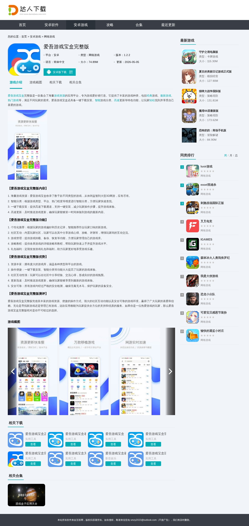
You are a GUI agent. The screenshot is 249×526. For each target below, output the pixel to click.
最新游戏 (165, 95)
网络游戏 (49, 36)
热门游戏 (13, 100)
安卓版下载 (60, 72)
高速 (116, 100)
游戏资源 (59, 95)
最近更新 (168, 25)
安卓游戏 (81, 25)
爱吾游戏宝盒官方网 (35, 453)
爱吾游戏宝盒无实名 (75, 453)
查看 (33, 444)
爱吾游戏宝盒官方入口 (156, 433)
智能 (97, 100)
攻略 (109, 25)
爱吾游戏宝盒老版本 (75, 433)
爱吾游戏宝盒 (16, 95)
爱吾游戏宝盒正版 (35, 433)
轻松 (152, 100)
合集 (139, 25)
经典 (149, 95)
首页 (22, 25)
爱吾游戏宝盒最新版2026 (115, 453)
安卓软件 (52, 25)
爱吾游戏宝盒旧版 (156, 453)
